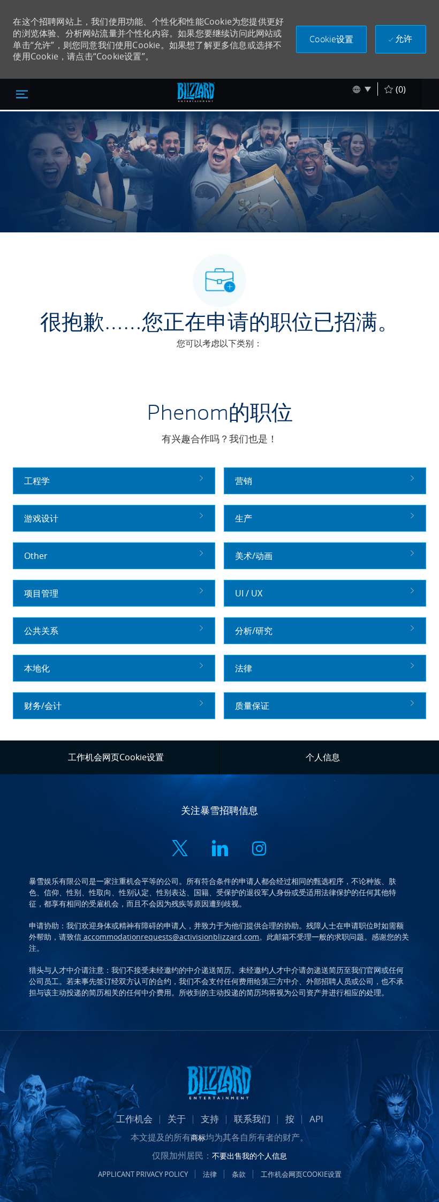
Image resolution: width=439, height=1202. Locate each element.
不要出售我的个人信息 (249, 1156)
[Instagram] (259, 850)
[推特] (180, 850)
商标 (198, 1137)
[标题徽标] (196, 92)
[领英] (219, 850)
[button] (331, 39)
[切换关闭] (22, 94)
